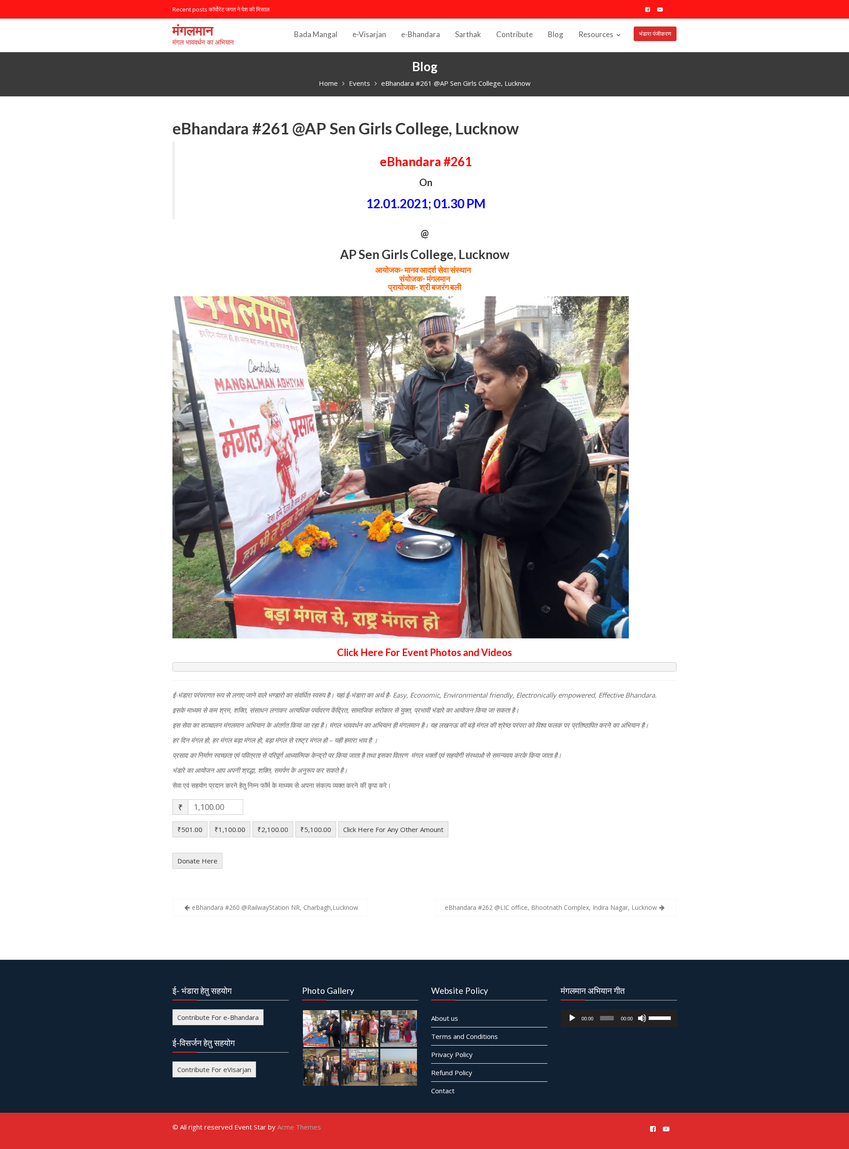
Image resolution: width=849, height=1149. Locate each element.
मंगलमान (192, 30)
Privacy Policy (452, 1054)
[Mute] (641, 1018)
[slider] (660, 1017)
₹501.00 (190, 829)
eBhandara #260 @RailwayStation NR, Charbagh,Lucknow (275, 907)
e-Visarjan (369, 34)
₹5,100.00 (315, 829)
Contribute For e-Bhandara (218, 1017)
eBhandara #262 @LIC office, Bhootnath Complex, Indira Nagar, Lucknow (551, 907)
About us (444, 1018)
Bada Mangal (315, 34)
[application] (619, 1018)
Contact (443, 1090)
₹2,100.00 (272, 829)
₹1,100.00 (229, 829)
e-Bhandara (420, 34)
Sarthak (468, 34)
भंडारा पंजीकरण (655, 34)
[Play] (572, 1018)
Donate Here (197, 860)
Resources (595, 34)
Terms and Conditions (464, 1036)
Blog (555, 34)
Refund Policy (451, 1072)
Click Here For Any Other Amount (393, 829)
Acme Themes (299, 1126)
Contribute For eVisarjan (214, 1069)
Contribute (514, 34)
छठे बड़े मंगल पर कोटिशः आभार (240, 9)
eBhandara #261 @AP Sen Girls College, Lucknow (345, 128)
